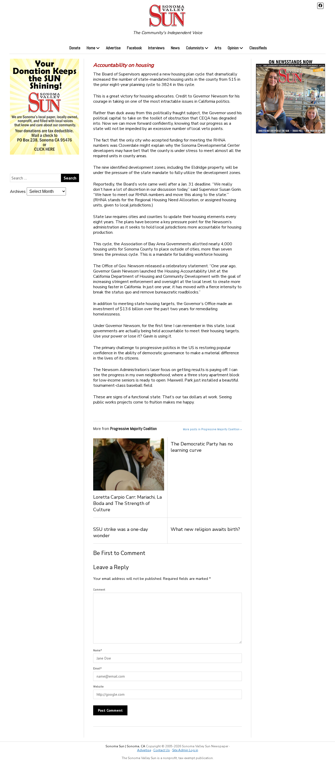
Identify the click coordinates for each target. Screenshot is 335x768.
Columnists (195, 48)
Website (98, 686)
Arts (218, 48)
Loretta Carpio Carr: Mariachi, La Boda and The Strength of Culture (127, 503)
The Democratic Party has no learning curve (202, 447)
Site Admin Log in (185, 750)
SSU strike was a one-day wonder (120, 532)
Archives (18, 191)
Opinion (233, 48)
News (175, 48)
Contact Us (161, 750)
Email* (97, 668)
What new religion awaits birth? (205, 529)
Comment (99, 589)
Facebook (134, 48)
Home (91, 48)
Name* (97, 650)
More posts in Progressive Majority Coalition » (212, 429)
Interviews (156, 48)
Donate (74, 48)
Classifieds (258, 48)
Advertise (113, 48)
